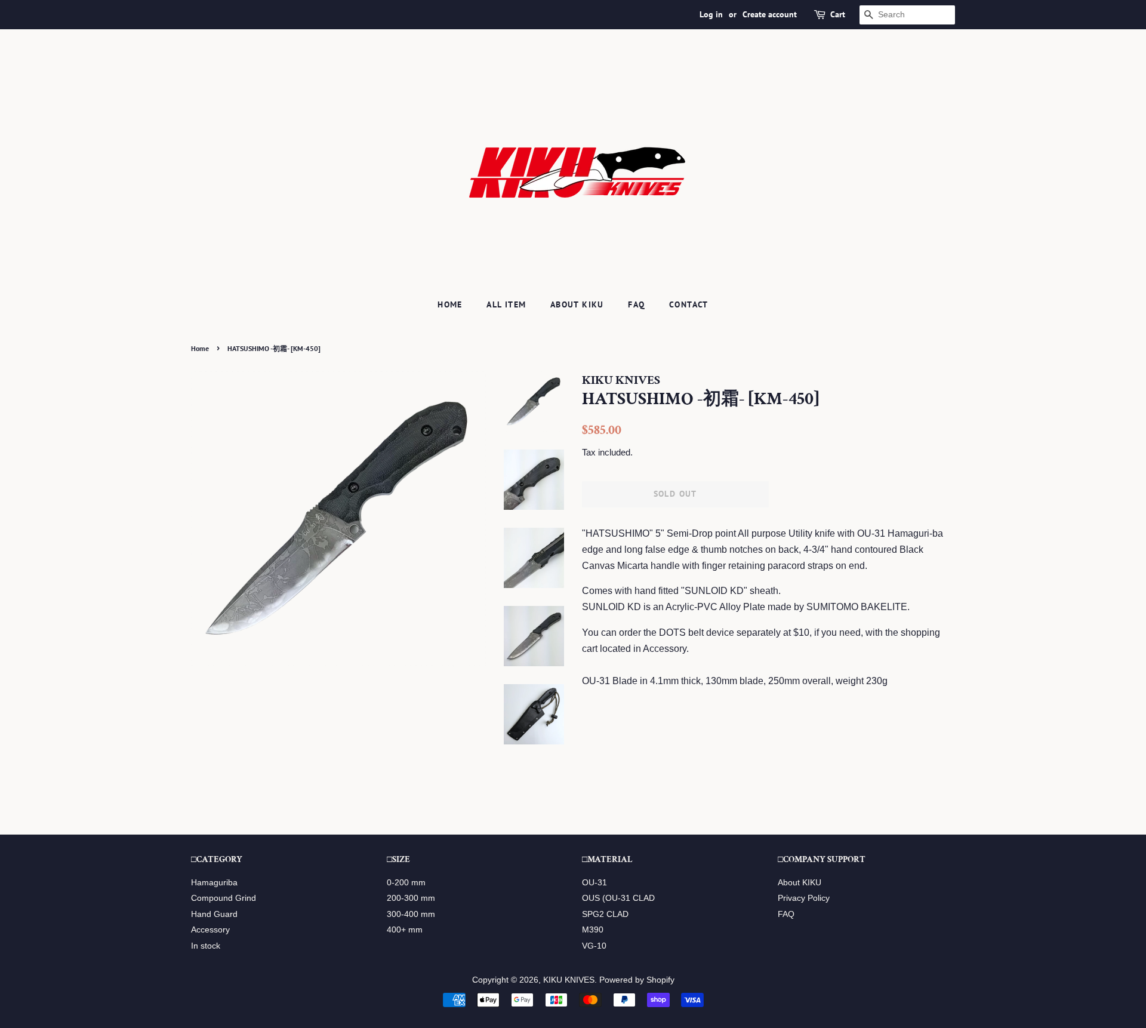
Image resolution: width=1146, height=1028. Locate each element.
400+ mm (405, 929)
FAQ (636, 304)
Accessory (210, 929)
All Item (506, 304)
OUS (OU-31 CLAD (618, 898)
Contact (688, 304)
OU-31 (594, 882)
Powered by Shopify (636, 979)
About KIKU (577, 304)
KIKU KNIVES (568, 979)
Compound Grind (223, 898)
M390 (592, 929)
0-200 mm (406, 882)
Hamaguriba (214, 882)
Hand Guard (214, 914)
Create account (770, 14)
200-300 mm (411, 898)
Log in (711, 14)
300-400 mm (411, 914)
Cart (837, 14)
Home (450, 304)
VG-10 (594, 945)
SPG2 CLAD (605, 914)
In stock (205, 945)
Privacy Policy (804, 898)
